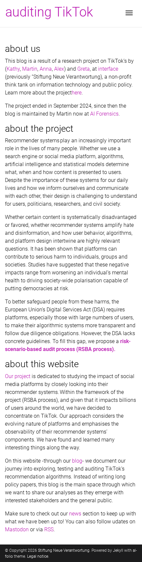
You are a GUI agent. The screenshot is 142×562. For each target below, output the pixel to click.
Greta (83, 69)
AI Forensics (104, 114)
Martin (29, 69)
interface (108, 69)
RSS (48, 529)
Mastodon (17, 529)
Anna (46, 69)
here (77, 92)
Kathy (13, 69)
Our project (17, 376)
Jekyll (118, 550)
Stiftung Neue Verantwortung (63, 550)
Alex (59, 69)
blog (77, 461)
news (75, 513)
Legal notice (37, 556)
